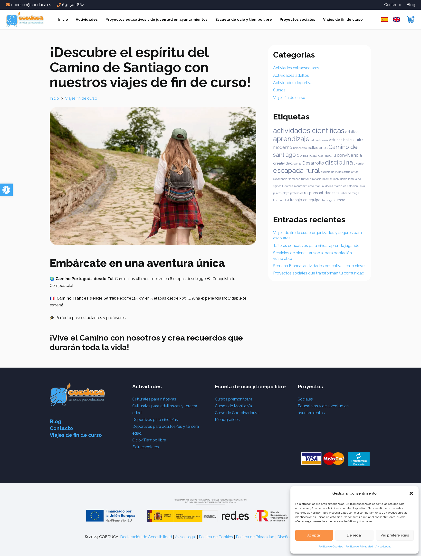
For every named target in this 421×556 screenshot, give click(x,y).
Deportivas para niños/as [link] (155, 419)
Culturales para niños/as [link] (154, 399)
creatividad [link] (283, 163)
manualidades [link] (324, 186)
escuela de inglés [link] (332, 171)
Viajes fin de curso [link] (289, 97)
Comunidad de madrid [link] (316, 155)
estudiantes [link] (351, 171)
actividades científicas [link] (308, 130)
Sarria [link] (336, 193)
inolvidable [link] (340, 178)
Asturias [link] (335, 140)
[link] (6, 190)
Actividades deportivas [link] (294, 82)
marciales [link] (340, 186)
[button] (411, 493)
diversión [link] (359, 163)
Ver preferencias (395, 535)
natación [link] (352, 186)
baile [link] (347, 140)
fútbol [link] (305, 178)
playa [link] (285, 193)
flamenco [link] (294, 178)
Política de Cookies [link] (330, 546)
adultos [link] (351, 132)
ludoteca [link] (287, 186)
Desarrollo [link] (313, 163)
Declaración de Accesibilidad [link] (146, 537)
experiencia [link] (280, 178)
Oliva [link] (362, 186)
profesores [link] (296, 193)
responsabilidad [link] (318, 193)
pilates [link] (277, 193)
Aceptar (314, 535)
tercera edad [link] (281, 200)
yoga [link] (329, 200)
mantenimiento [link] (304, 186)
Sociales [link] (305, 399)
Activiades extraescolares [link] (296, 68)
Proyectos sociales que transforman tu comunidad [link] (318, 273)
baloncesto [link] (300, 147)
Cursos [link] (279, 90)
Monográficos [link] (227, 419)
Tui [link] (323, 200)
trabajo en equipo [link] (305, 200)
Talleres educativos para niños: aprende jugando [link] (316, 245)
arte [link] (313, 140)
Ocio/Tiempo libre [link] (149, 440)
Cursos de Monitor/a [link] (233, 406)
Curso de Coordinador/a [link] (236, 412)
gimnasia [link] (315, 178)
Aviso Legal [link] (383, 546)
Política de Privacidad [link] (359, 546)
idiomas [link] (327, 178)
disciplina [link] (339, 162)
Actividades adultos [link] (291, 75)
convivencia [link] (349, 155)
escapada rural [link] (296, 170)
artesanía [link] (322, 140)
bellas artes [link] (317, 148)
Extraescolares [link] (145, 447)
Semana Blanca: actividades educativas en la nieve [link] (318, 265)
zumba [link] (339, 200)
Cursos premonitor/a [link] (233, 399)
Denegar (354, 535)
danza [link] (297, 163)
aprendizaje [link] (291, 139)
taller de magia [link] (350, 193)
